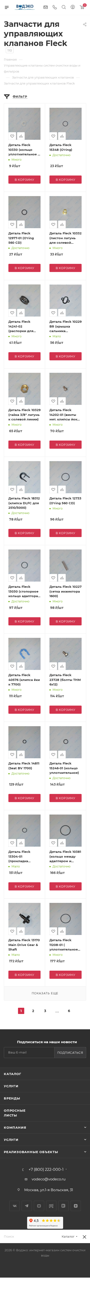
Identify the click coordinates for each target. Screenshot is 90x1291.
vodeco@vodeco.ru (49, 1179)
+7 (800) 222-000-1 (46, 1170)
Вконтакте (14, 1206)
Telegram (27, 1206)
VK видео (63, 1206)
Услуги (11, 1086)
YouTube (39, 1206)
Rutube (51, 1206)
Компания (15, 1127)
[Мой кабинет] (73, 7)
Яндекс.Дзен (76, 1206)
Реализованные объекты (31, 1152)
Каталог (12, 1074)
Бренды (12, 1098)
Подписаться (70, 1052)
